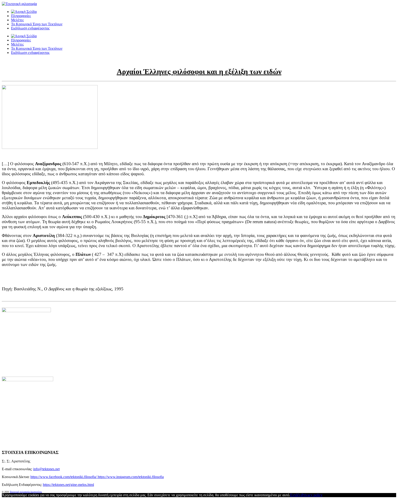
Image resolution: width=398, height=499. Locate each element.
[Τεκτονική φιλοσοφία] (24, 12)
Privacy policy (311, 495)
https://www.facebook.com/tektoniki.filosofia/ (64, 477)
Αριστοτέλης (36, 491)
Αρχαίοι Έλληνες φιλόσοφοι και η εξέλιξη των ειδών (199, 71)
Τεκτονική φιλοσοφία (20, 491)
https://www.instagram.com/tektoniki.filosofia (131, 477)
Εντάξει (295, 495)
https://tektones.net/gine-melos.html (68, 485)
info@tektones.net (46, 469)
